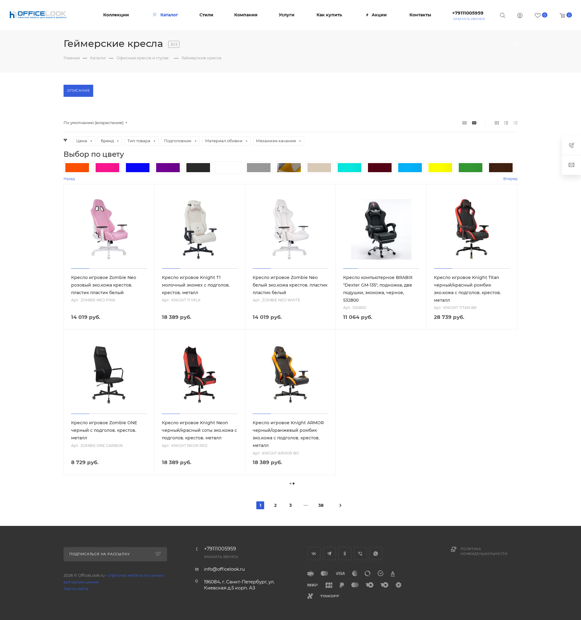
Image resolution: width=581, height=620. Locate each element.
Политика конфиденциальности (484, 551)
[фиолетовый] (168, 167)
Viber (360, 553)
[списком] (506, 123)
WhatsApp (375, 553)
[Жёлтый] (440, 167)
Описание (78, 90)
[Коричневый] (500, 167)
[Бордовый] (379, 167)
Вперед (510, 178)
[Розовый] (107, 167)
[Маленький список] (464, 123)
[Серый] (258, 167)
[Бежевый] (319, 167)
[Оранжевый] (77, 167)
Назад (69, 178)
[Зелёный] (470, 167)
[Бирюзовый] (349, 167)
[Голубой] (410, 167)
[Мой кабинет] (520, 16)
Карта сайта (76, 588)
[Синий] (137, 167)
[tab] (78, 91)
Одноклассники (344, 553)
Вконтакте (313, 553)
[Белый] (228, 167)
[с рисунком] (289, 167)
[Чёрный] (198, 167)
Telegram (329, 553)
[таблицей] (515, 123)
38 (320, 505)
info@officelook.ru (224, 569)
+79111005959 (468, 13)
